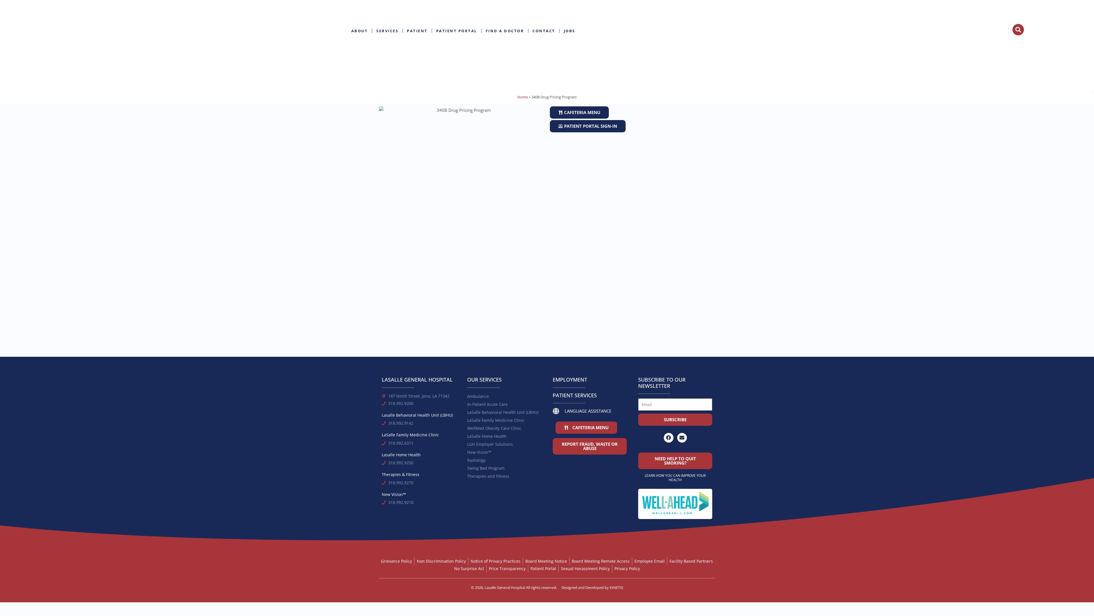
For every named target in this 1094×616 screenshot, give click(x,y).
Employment (570, 379)
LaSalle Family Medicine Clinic (495, 420)
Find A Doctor (505, 30)
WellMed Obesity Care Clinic (494, 428)
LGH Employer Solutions (490, 444)
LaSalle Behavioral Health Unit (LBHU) (502, 412)
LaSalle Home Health (487, 436)
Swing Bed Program (486, 468)
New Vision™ (479, 452)
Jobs (569, 30)
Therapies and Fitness (488, 476)
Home (522, 97)
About (359, 30)
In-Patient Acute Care (487, 404)
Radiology (476, 460)
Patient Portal (456, 30)
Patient (417, 30)
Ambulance (478, 396)
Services (387, 30)
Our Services (484, 379)
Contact (543, 30)
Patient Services (575, 395)
